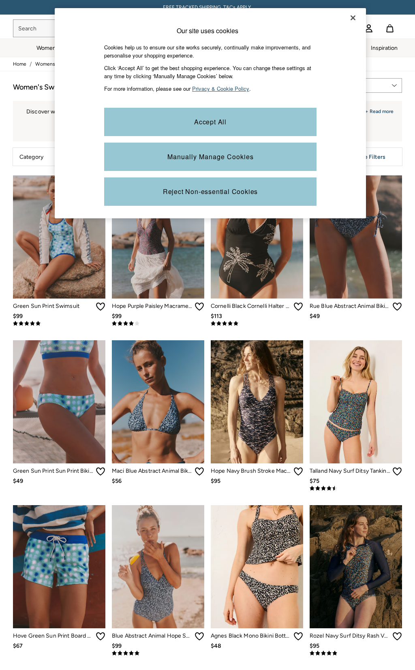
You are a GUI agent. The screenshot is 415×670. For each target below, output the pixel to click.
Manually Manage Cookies (210, 156)
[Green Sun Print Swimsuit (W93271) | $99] (59, 237)
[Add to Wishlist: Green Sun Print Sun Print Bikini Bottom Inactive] (100, 471)
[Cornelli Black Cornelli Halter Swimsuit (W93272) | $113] (257, 237)
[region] (210, 113)
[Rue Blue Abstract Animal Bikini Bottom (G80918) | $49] (356, 237)
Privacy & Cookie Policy (220, 88)
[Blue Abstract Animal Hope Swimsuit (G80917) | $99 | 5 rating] (158, 653)
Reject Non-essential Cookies (210, 191)
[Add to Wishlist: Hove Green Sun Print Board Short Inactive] (100, 636)
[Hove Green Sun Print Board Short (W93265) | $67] (59, 566)
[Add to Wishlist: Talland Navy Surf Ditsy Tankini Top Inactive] (397, 471)
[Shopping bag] (390, 28)
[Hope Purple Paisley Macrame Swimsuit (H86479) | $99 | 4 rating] (158, 323)
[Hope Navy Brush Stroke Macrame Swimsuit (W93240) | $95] (257, 401)
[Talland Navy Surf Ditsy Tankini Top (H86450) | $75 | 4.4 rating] (356, 488)
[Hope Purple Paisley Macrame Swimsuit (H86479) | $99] (158, 237)
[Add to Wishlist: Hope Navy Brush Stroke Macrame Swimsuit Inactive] (298, 471)
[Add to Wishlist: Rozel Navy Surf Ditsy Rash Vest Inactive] (397, 636)
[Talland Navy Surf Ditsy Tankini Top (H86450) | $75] (356, 401)
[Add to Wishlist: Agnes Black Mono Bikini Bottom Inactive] (298, 636)
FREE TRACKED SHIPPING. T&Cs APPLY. (207, 7)
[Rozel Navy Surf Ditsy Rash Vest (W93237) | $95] (356, 566)
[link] (369, 28)
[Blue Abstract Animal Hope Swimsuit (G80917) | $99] (158, 566)
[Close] (353, 18)
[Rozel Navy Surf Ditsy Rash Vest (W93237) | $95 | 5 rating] (356, 653)
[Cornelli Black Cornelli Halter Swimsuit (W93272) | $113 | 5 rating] (257, 323)
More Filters (369, 157)
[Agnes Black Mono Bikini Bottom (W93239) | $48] (257, 566)
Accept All (210, 121)
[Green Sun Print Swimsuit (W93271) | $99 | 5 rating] (59, 323)
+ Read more (379, 110)
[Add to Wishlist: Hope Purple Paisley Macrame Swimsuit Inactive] (199, 307)
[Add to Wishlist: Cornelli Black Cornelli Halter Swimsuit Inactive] (298, 307)
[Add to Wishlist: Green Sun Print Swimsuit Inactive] (100, 307)
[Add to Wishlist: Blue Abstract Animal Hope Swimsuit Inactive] (199, 636)
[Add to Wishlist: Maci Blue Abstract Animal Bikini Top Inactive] (199, 471)
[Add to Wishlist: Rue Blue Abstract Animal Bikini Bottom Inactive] (397, 307)
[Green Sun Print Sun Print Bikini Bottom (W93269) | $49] (59, 401)
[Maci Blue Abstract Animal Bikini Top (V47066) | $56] (158, 401)
